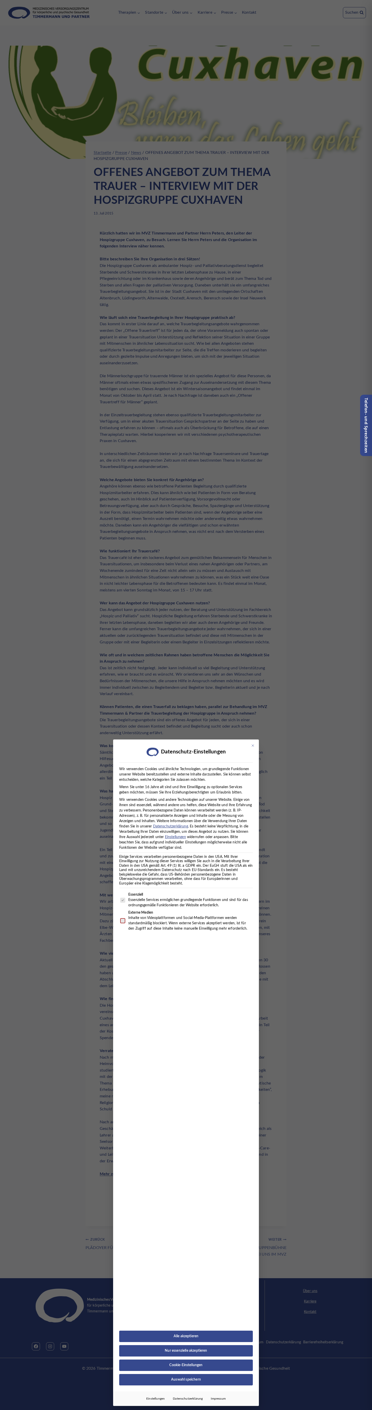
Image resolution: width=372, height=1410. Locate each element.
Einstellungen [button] (175, 837)
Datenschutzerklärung (170, 826)
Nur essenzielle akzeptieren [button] (186, 1350)
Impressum (218, 1398)
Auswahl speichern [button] (186, 1379)
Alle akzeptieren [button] (186, 1336)
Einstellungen (155, 1398)
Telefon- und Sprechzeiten (366, 425)
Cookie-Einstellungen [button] (185, 1365)
